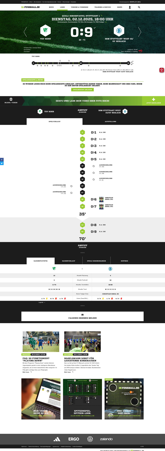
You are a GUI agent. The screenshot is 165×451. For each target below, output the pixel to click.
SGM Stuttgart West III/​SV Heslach (119, 40)
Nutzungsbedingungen (45, 446)
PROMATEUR (24, 1)
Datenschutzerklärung (33, 446)
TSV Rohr (45, 39)
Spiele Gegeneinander (96, 261)
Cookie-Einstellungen (77, 446)
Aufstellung (110, 121)
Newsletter (73, 1)
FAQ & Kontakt (66, 1)
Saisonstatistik (41, 261)
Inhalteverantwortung (66, 446)
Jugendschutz (56, 446)
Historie (124, 261)
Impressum (24, 446)
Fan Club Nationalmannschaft (49, 1)
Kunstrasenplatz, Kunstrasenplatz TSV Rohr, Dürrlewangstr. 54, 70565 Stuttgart (81, 22)
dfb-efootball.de (37, 1)
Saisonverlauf (68, 261)
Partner (59, 1)
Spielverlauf (54, 121)
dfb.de (31, 1)
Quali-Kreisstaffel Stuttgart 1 (81, 16)
